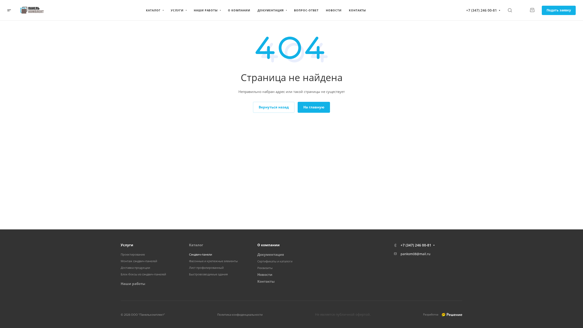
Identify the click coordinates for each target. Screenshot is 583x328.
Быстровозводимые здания (208, 274)
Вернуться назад (274, 107)
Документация (270, 254)
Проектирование (133, 254)
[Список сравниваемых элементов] (520, 10)
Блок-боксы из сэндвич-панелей (143, 274)
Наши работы (133, 283)
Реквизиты (265, 268)
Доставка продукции (135, 268)
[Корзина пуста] (532, 10)
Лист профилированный (206, 268)
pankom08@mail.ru (415, 254)
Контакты (266, 281)
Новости (264, 274)
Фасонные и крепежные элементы (213, 261)
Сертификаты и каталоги (274, 261)
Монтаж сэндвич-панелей (139, 261)
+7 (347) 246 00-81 (481, 10)
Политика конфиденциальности (240, 315)
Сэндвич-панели (200, 254)
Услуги (127, 245)
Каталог (196, 245)
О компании (268, 245)
